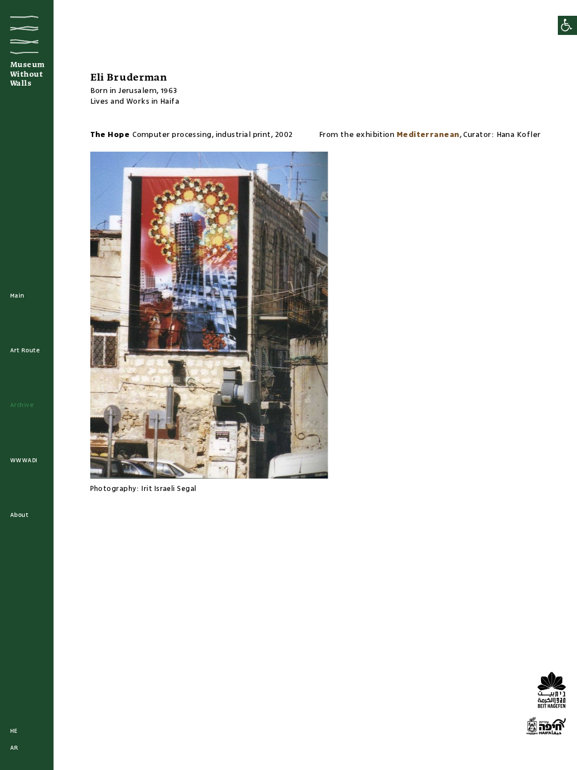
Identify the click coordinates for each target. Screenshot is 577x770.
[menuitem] (17, 296)
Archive (21, 405)
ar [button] (14, 748)
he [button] (14, 731)
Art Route (24, 351)
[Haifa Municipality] (546, 727)
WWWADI (24, 460)
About (19, 515)
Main (17, 296)
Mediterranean (428, 135)
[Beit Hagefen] (549, 691)
